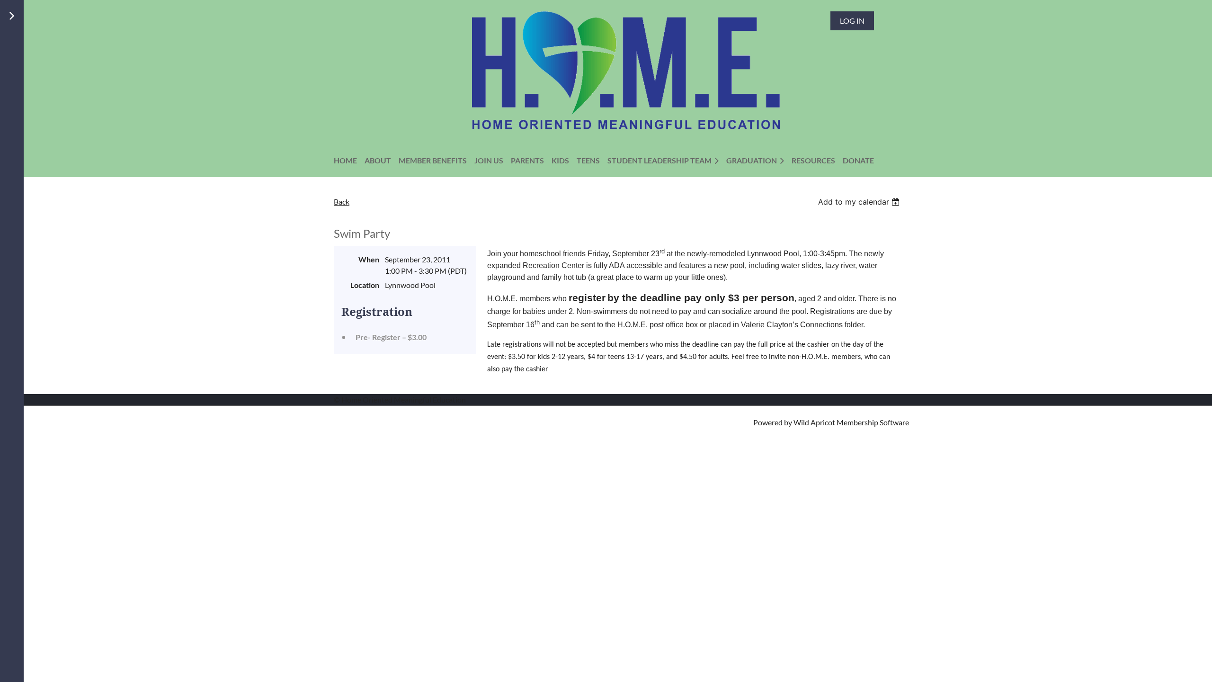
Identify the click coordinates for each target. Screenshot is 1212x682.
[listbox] (860, 201)
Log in (852, 20)
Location (364, 284)
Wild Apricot (814, 422)
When (368, 259)
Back (341, 201)
